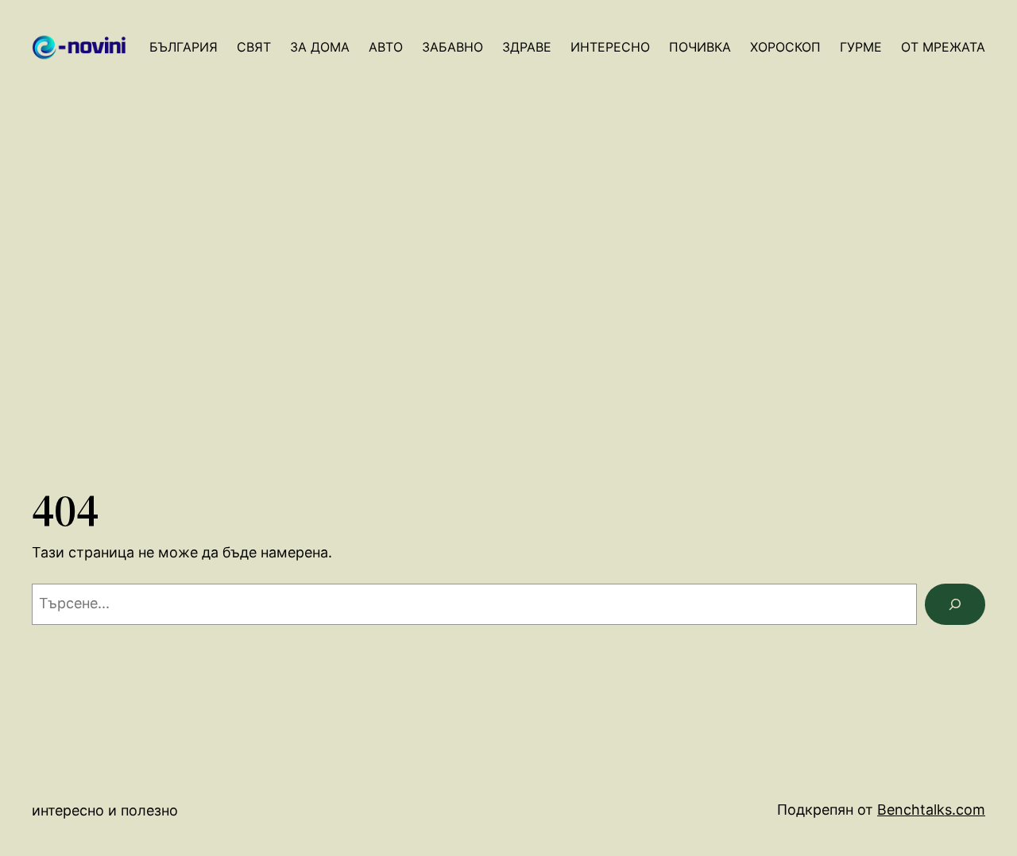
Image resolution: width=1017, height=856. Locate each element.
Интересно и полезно (105, 810)
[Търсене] (955, 604)
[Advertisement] (508, 307)
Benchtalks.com (931, 809)
